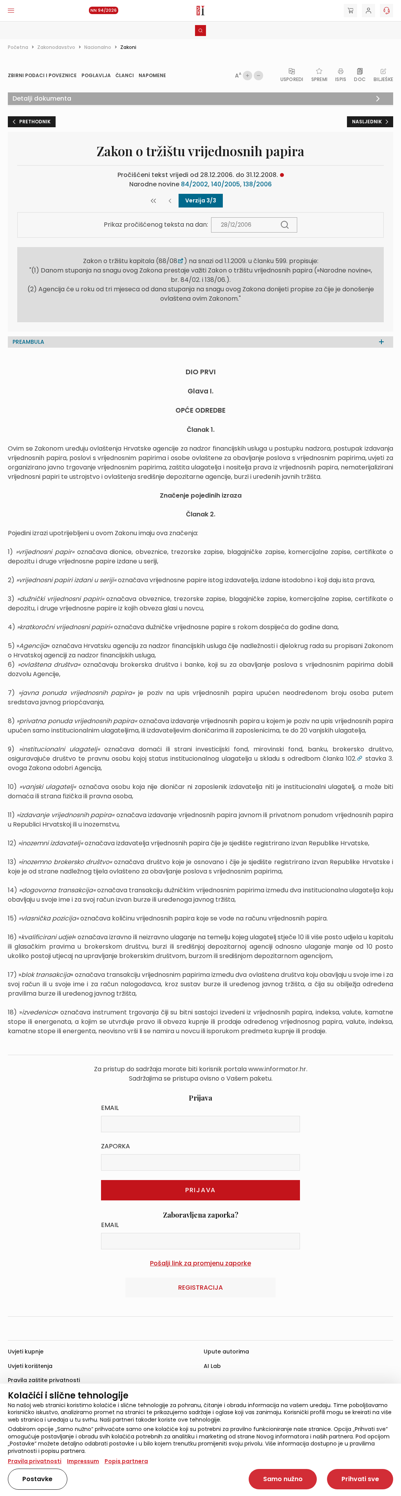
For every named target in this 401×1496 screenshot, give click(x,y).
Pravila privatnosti (34, 1461)
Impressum (83, 1461)
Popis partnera (126, 1461)
